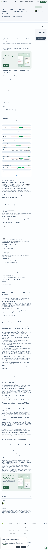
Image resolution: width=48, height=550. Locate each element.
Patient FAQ (26, 530)
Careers (18, 527)
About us (18, 525)
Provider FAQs (26, 528)
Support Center (26, 527)
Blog (2, 21)
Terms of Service (26, 540)
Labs (4, 21)
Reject (18, 547)
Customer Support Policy (27, 542)
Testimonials (18, 534)
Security (25, 533)
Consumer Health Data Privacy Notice (27, 546)
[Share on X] (42, 26)
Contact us (25, 531)
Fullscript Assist (11, 528)
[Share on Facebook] (37, 26)
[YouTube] (44, 523)
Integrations (10, 527)
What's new (10, 525)
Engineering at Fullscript (35, 525)
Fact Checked (39, 7)
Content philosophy (19, 530)
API (32, 527)
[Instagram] (46, 523)
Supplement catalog (11, 534)
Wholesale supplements (12, 533)
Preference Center (5, 547)
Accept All (23, 547)
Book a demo (26, 525)
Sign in (38, 1)
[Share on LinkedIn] (40, 26)
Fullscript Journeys (11, 530)
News (17, 535)
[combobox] (45, 541)
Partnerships (18, 528)
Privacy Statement (5, 544)
